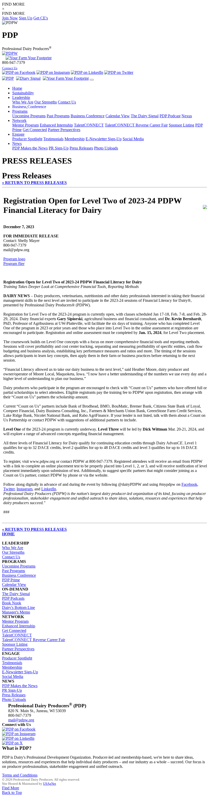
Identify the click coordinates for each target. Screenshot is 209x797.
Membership (74, 139)
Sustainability (23, 93)
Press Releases (81, 148)
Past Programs (58, 116)
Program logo (14, 259)
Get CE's (40, 18)
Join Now (10, 18)
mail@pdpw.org (21, 720)
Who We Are (22, 102)
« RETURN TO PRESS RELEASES (34, 182)
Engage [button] (18, 134)
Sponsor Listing (181, 125)
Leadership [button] (21, 97)
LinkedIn (48, 489)
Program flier (13, 263)
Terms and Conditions (19, 775)
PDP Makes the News (30, 148)
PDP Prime (11, 580)
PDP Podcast (170, 116)
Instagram (24, 489)
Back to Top (12, 792)
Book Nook (11, 603)
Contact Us (9, 68)
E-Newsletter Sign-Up (104, 139)
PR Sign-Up (59, 148)
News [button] (17, 143)
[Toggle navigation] (92, 79)
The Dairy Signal (145, 116)
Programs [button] (20, 111)
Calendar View (118, 116)
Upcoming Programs (29, 116)
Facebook (189, 484)
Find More (10, 788)
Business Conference (87, 116)
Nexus (186, 116)
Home (17, 88)
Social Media (133, 139)
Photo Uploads (106, 148)
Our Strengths (45, 102)
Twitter (9, 489)
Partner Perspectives (64, 130)
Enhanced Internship (56, 125)
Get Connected (35, 130)
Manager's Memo (16, 612)
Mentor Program (25, 125)
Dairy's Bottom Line (18, 607)
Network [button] (19, 120)
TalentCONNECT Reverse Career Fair (136, 125)
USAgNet (49, 784)
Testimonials (53, 139)
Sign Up (25, 18)
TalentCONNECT (89, 125)
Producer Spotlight (27, 139)
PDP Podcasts (13, 598)
